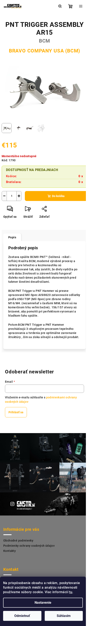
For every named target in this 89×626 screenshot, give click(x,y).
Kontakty (9, 550)
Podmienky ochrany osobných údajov (29, 545)
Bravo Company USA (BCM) (44, 51)
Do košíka (58, 196)
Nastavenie (43, 603)
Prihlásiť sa (15, 412)
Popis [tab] (12, 237)
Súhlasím (64, 616)
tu (70, 592)
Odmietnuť (22, 616)
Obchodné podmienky (18, 540)
